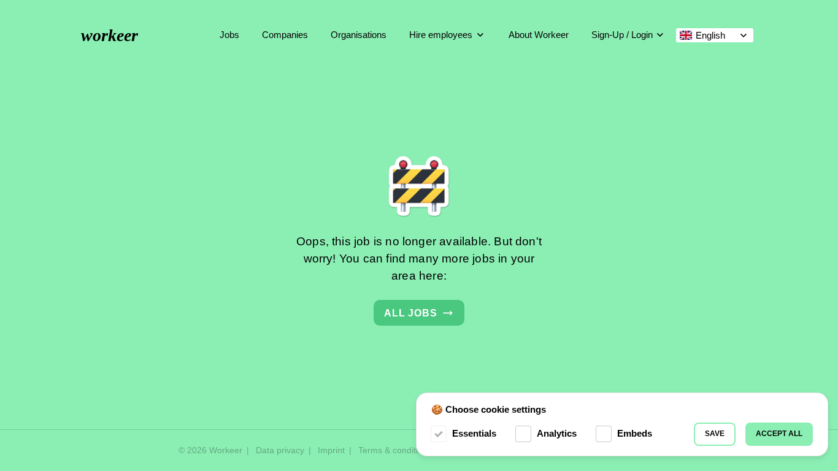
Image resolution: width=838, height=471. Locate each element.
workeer (109, 35)
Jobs (229, 35)
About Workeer (539, 35)
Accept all (779, 433)
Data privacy (280, 450)
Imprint (331, 450)
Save (715, 433)
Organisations (358, 35)
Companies (285, 35)
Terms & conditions (395, 450)
